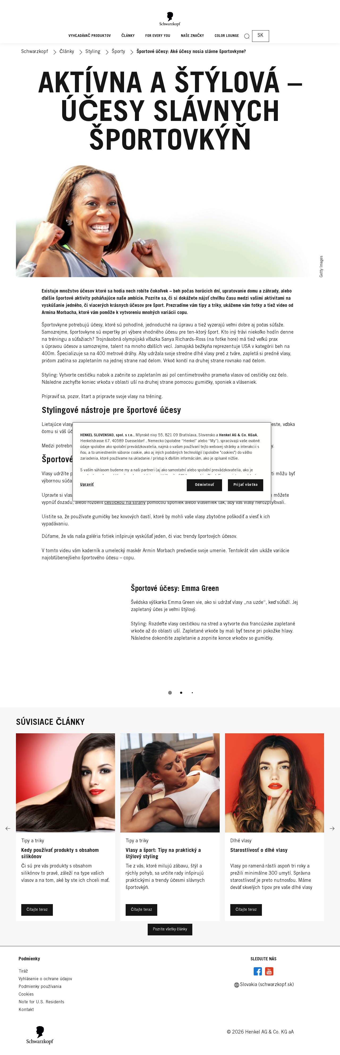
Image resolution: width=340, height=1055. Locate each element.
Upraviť (87, 485)
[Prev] (8, 828)
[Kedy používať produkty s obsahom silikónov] (65, 828)
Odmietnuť (204, 485)
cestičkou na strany (125, 502)
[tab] (170, 693)
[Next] (332, 828)
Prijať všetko (245, 485)
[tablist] (170, 692)
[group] (170, 638)
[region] (171, 461)
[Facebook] (258, 971)
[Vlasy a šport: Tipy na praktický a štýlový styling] (169, 828)
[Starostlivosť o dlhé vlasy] (274, 828)
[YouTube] (269, 971)
